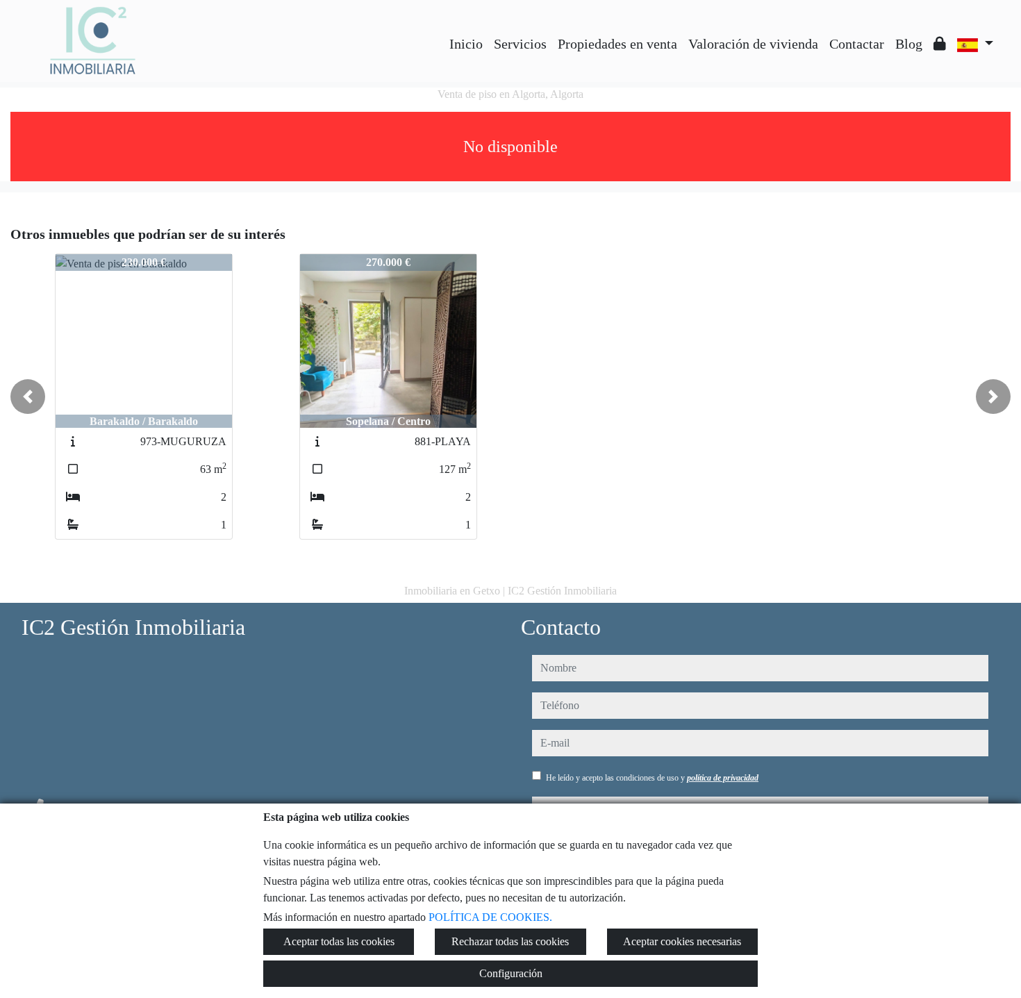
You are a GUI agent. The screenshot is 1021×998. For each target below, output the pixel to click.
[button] (27, 396)
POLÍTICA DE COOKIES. (490, 917)
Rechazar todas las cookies (510, 941)
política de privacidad (722, 778)
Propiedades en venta (617, 43)
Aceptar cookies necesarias (682, 941)
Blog (908, 43)
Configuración (510, 973)
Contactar (856, 43)
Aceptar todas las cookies (339, 941)
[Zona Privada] (940, 44)
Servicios (520, 43)
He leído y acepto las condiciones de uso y (652, 778)
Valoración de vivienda (753, 43)
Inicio (466, 43)
